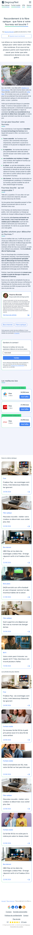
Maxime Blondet (9, 32)
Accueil (3, 901)
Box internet (5, 5)
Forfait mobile (15, 5)
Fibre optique (21, 325)
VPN (23, 5)
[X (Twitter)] (20, 907)
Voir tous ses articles (9, 315)
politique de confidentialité (17, 365)
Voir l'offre (25, 397)
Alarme (29, 5)
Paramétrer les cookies (16, 926)
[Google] (9, 907)
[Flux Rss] (23, 907)
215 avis (23, 922)
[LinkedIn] (12, 907)
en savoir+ (17, 333)
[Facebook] (16, 907)
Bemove (27, 925)
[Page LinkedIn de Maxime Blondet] (28, 315)
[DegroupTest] (10, 2)
